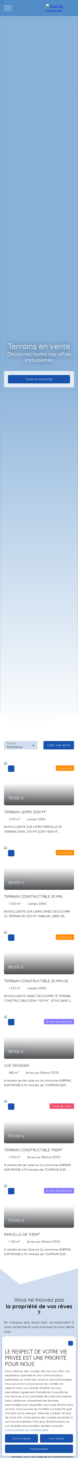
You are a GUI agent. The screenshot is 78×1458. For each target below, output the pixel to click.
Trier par (11, 743)
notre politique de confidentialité (26, 1430)
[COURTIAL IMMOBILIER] (60, 8)
